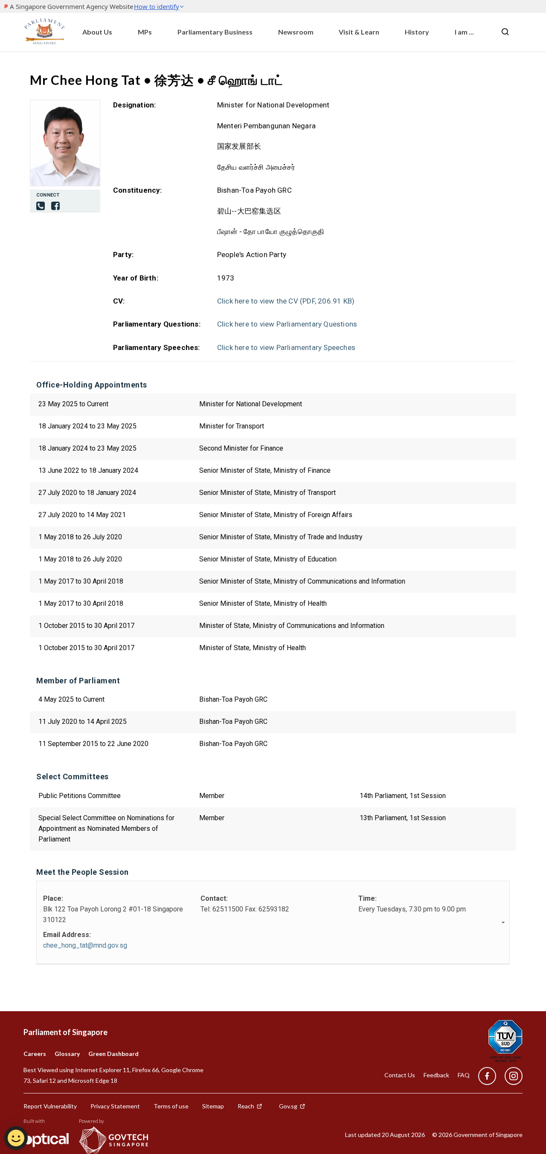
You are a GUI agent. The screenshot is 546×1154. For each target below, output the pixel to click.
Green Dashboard (113, 1053)
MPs (145, 32)
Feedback (436, 1075)
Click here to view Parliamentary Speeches (286, 347)
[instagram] (509, 1076)
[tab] (273, 922)
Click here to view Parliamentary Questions (287, 324)
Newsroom (296, 32)
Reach (246, 1106)
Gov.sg (288, 1106)
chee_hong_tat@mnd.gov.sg (85, 945)
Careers (34, 1053)
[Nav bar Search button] (505, 32)
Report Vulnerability (50, 1106)
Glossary (67, 1053)
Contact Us (399, 1075)
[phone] (40, 207)
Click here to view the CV (285, 301)
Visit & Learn (359, 32)
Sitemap (213, 1106)
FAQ (464, 1075)
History (417, 32)
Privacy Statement (115, 1106)
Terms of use (171, 1106)
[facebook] (55, 207)
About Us (97, 32)
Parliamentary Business (215, 32)
